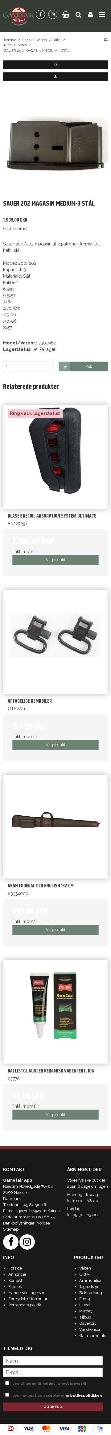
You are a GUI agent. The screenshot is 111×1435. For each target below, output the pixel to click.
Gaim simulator (93, 1335)
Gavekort (87, 1323)
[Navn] (53, 1360)
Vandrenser (90, 1329)
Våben (85, 1268)
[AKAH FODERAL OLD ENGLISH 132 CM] (55, 827)
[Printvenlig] (105, 40)
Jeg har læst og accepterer (57, 1395)
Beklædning (90, 1292)
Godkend (52, 1407)
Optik (84, 1274)
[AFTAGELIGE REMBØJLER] (55, 642)
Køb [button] (89, 366)
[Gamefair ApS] (18, 15)
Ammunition (91, 1280)
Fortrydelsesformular (27, 1298)
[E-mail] (53, 1371)
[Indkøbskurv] (65, 14)
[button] (55, 64)
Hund (84, 1304)
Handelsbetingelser (26, 1292)
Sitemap (10, 1229)
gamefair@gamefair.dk (39, 1210)
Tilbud (85, 1317)
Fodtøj (85, 1298)
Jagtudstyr (89, 1286)
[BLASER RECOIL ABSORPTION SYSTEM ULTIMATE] (55, 457)
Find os (15, 1286)
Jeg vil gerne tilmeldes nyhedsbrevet (51, 1382)
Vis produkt (55, 559)
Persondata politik (24, 1304)
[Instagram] (52, 14)
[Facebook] (40, 14)
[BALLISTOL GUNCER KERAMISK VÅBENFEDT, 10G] (55, 1012)
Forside (15, 1268)
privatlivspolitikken (84, 1395)
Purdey (85, 1310)
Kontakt (15, 1280)
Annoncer (17, 1274)
